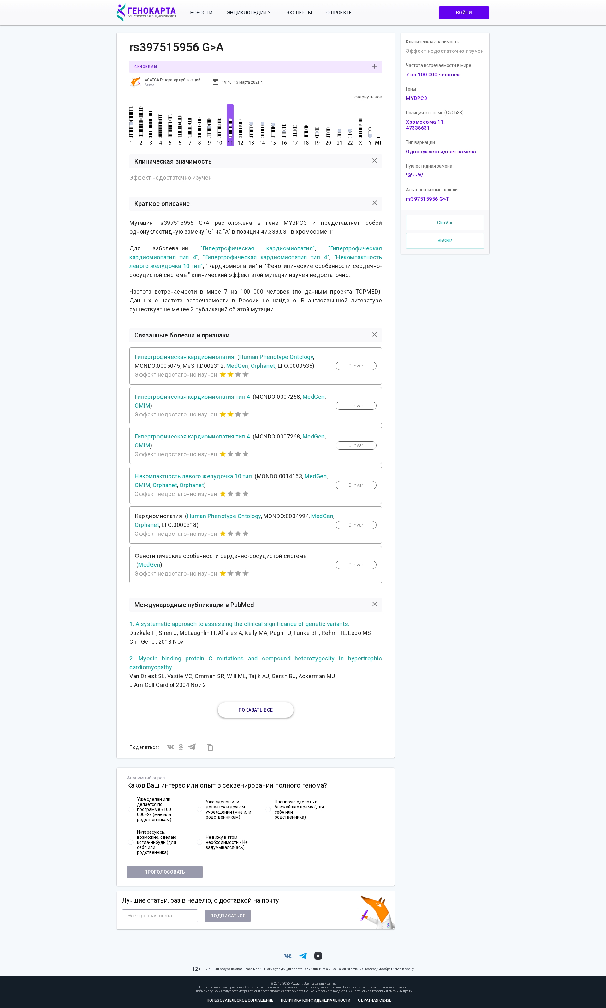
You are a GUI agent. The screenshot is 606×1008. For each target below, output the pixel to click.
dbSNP (445, 240)
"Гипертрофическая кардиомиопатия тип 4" (266, 257)
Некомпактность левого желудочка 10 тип (193, 476)
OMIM (142, 405)
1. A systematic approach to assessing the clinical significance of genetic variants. (239, 624)
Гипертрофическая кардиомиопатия (185, 357)
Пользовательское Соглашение (240, 1000)
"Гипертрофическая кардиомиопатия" (257, 248)
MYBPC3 (416, 98)
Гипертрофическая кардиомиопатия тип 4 (192, 396)
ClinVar (445, 222)
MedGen (237, 365)
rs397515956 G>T (427, 199)
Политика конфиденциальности (315, 1000)
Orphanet (263, 365)
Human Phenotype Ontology (276, 357)
